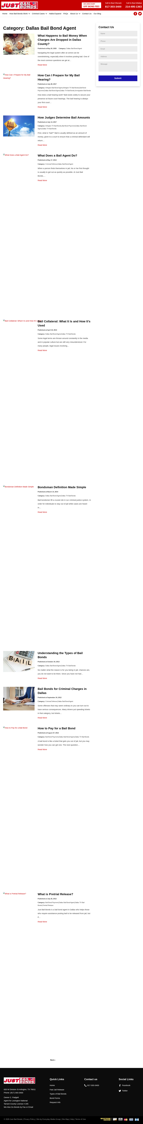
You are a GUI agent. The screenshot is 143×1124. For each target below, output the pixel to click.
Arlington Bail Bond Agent (53, 88)
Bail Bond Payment (68, 126)
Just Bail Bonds (16, 1119)
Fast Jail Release (57, 1090)
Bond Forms (55, 1098)
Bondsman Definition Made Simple (62, 487)
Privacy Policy (29, 1119)
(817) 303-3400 (16, 1093)
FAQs (65, 14)
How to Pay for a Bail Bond (56, 728)
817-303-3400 (93, 1085)
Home (4, 14)
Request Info (55, 1102)
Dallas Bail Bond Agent (74, 48)
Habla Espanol (55, 14)
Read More (42, 65)
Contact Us (86, 14)
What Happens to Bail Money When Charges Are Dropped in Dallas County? (62, 39)
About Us (74, 14)
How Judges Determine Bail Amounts (64, 117)
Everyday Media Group (51, 1119)
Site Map (65, 1119)
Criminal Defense (51, 164)
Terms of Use (80, 1119)
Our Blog (97, 14)
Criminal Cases (38, 14)
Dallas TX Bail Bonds (67, 90)
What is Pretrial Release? (55, 894)
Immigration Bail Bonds (83, 90)
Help (72, 1119)
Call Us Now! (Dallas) (133, 5)
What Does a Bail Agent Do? (57, 155)
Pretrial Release (48, 905)
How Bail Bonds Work (18, 14)
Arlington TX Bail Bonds (71, 88)
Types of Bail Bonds (58, 1094)
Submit (117, 78)
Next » (52, 1060)
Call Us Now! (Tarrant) (113, 5)
